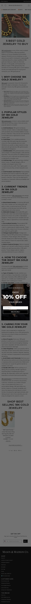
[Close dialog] (28, 285)
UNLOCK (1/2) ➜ (15, 312)
